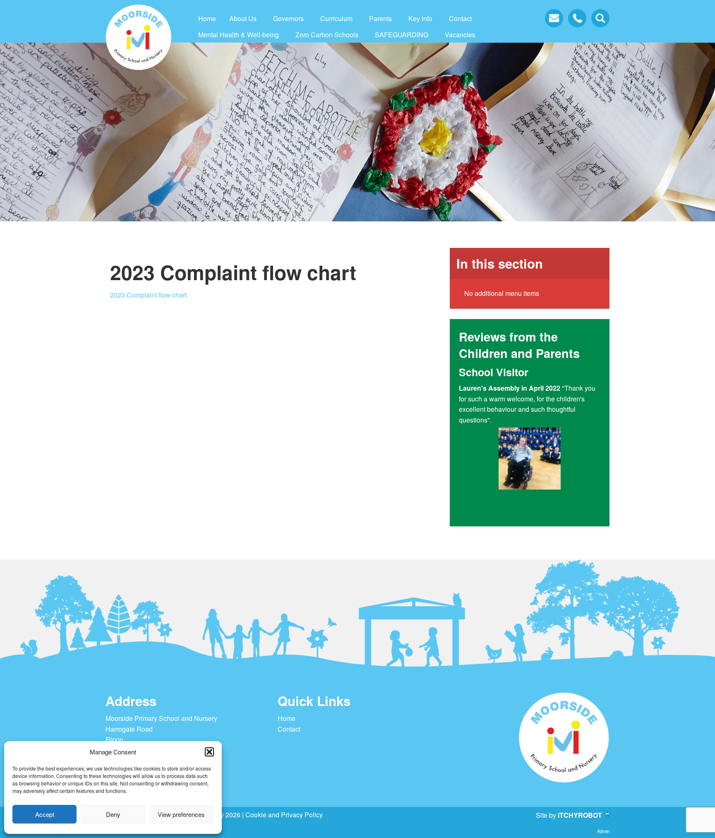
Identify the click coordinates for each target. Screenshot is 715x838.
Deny (113, 814)
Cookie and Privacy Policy (284, 814)
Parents (380, 18)
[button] (209, 752)
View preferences (181, 814)
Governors (288, 18)
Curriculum (336, 18)
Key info (420, 18)
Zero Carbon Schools (326, 34)
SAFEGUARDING (401, 34)
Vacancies (460, 34)
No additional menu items (501, 293)
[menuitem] (207, 18)
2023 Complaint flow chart (148, 295)
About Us (243, 18)
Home (207, 18)
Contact (460, 18)
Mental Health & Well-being (238, 34)
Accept (44, 814)
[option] (529, 441)
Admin (603, 831)
